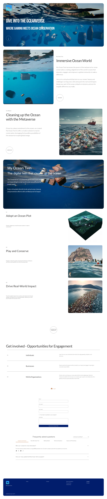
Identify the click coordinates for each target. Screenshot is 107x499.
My (13, 5)
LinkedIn (88, 481)
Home (27, 481)
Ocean (14, 6)
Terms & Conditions (69, 481)
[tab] (22, 440)
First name (41, 404)
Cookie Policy (68, 484)
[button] (51, 103)
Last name (41, 409)
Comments (41, 417)
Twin (13, 8)
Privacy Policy (68, 483)
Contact (47, 481)
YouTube (87, 483)
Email (40, 399)
